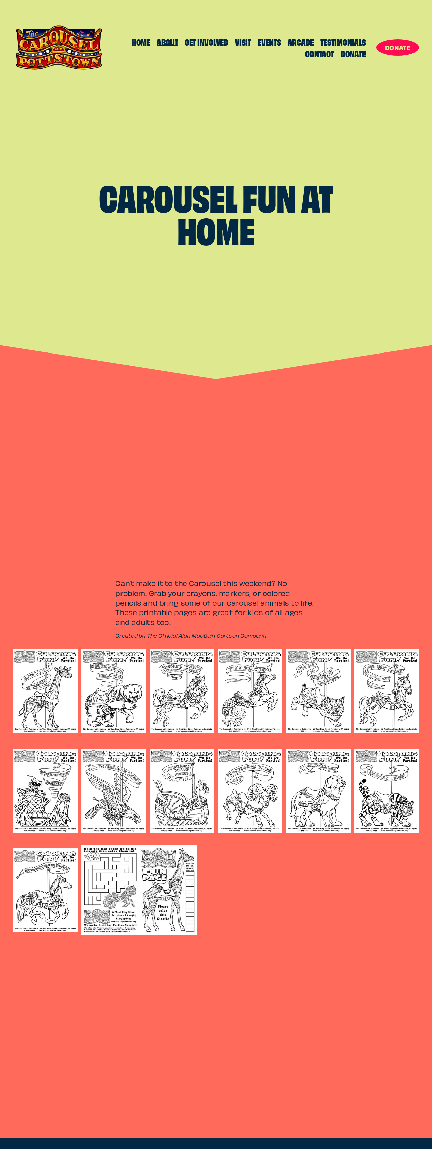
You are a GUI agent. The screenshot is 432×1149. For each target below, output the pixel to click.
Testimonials (343, 41)
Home (141, 41)
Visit (243, 41)
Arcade (301, 41)
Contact (319, 53)
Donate (353, 53)
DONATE (397, 47)
